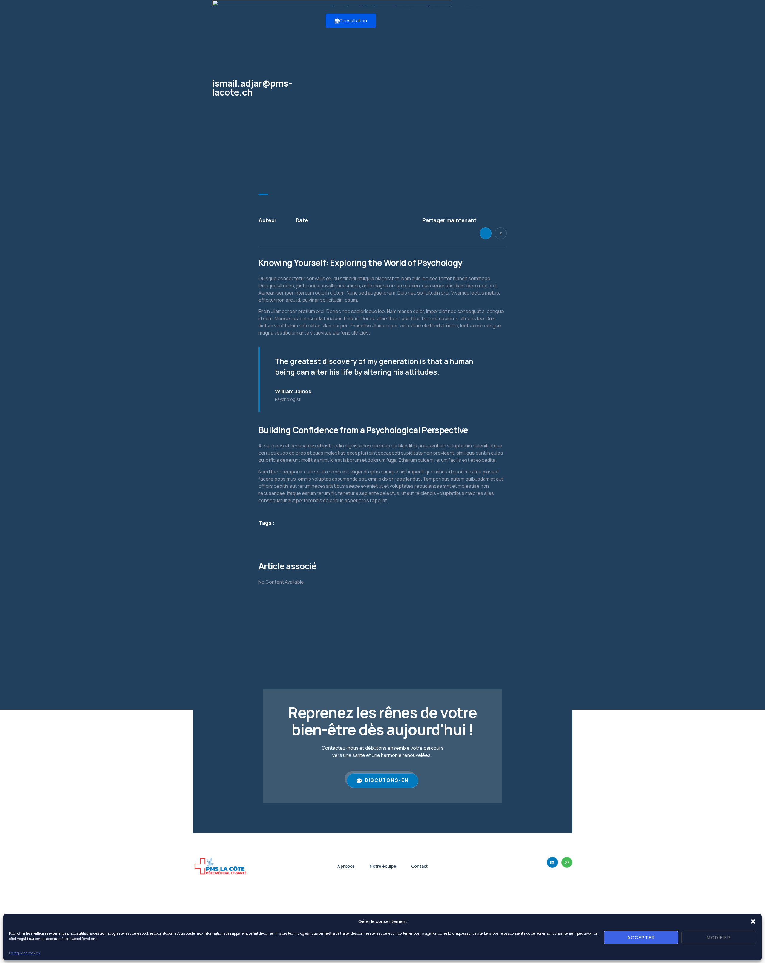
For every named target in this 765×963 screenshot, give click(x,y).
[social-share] (486, 233)
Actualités (370, 7)
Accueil (340, 7)
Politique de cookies (24, 952)
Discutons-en (386, 780)
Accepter (641, 937)
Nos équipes (439, 7)
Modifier (719, 937)
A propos (404, 7)
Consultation (353, 20)
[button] (753, 921)
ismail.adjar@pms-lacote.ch (252, 87)
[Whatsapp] (566, 862)
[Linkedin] (552, 862)
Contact (474, 7)
